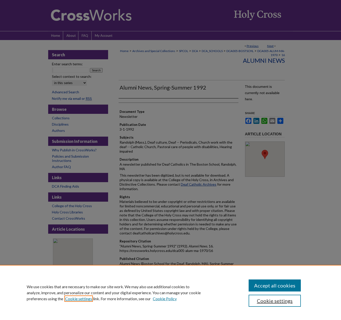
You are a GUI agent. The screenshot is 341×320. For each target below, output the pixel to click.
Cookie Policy (165, 298)
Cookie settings (78, 298)
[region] (170, 292)
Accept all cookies (274, 285)
